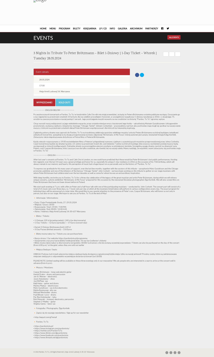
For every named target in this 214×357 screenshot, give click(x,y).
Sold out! (64, 102)
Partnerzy (151, 28)
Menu (52, 28)
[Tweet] (142, 75)
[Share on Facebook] (137, 75)
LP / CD (103, 28)
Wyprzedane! (44, 102)
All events (174, 37)
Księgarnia (89, 28)
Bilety (76, 28)
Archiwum (136, 28)
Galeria (122, 28)
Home (43, 28)
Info (112, 28)
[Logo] (56, 1)
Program (64, 28)
